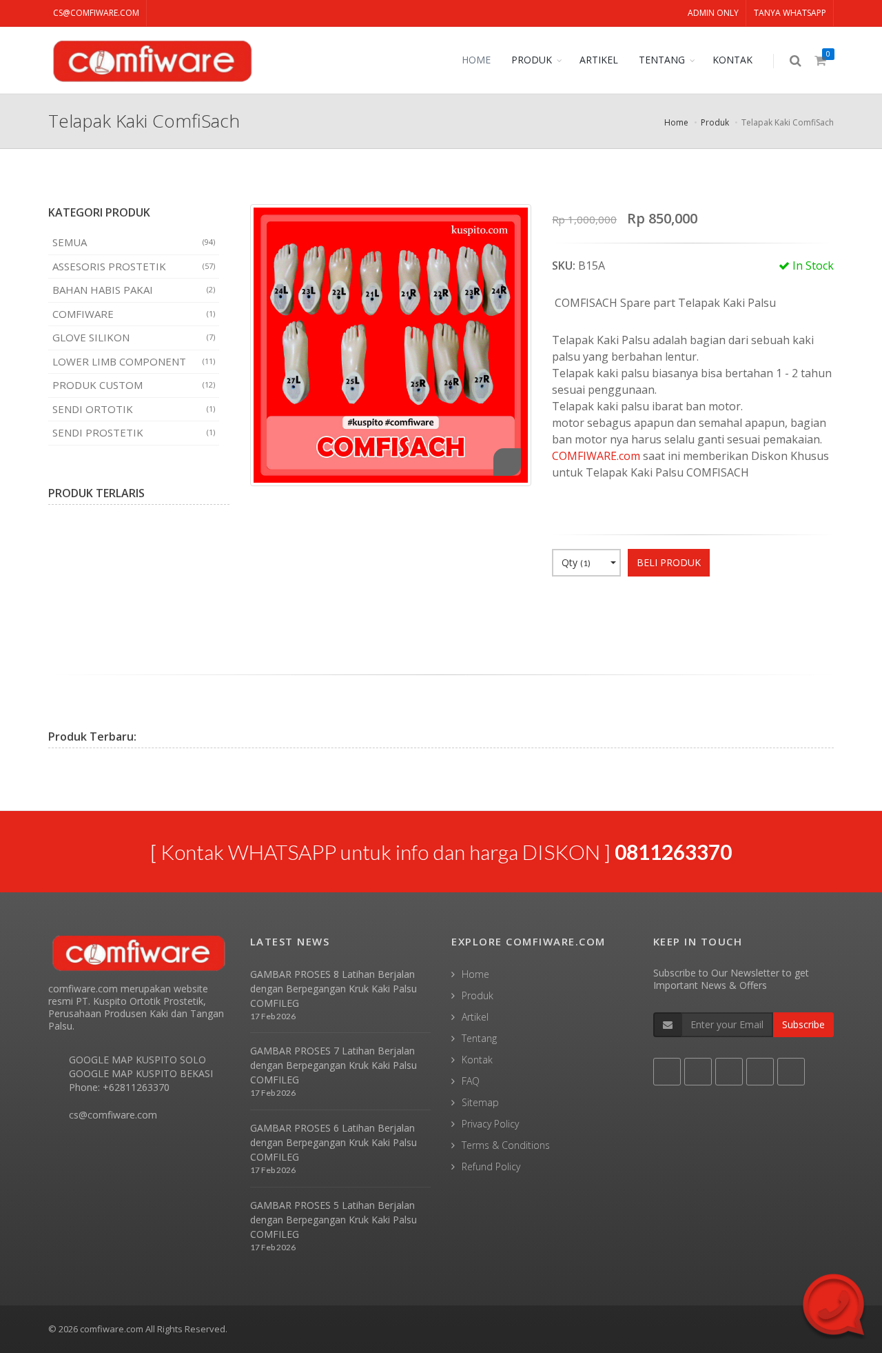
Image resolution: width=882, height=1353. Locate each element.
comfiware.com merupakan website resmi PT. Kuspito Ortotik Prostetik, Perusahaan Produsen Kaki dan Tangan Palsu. (136, 1007)
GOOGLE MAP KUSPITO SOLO (137, 1059)
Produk (715, 122)
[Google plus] (610, 605)
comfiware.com (111, 1329)
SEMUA (133, 242)
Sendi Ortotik (133, 409)
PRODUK (531, 59)
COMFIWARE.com (596, 455)
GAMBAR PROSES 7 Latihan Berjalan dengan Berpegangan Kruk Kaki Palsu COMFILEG (333, 1065)
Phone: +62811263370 (119, 1087)
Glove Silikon (133, 337)
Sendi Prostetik (133, 432)
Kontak (477, 1059)
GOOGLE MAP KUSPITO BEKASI (141, 1073)
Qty (576, 562)
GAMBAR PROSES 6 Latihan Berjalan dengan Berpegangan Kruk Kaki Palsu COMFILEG (333, 1142)
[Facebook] (562, 605)
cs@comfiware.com (96, 13)
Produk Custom (133, 385)
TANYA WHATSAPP (790, 13)
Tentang (479, 1038)
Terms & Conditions (506, 1145)
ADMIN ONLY (713, 13)
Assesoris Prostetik (133, 266)
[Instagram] (658, 605)
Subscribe (803, 1024)
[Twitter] (586, 605)
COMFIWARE (133, 314)
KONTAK (732, 59)
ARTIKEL (599, 59)
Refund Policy (491, 1166)
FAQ (471, 1081)
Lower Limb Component (133, 361)
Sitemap (480, 1102)
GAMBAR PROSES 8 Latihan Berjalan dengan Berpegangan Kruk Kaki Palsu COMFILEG (333, 989)
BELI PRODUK (669, 562)
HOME (476, 59)
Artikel (475, 1016)
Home (676, 122)
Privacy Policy (490, 1123)
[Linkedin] (634, 605)
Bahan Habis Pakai (133, 290)
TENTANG (662, 59)
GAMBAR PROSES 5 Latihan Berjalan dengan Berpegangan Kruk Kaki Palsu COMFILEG (333, 1220)
